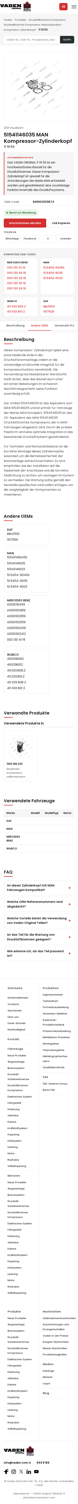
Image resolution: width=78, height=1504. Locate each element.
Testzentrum (50, 1001)
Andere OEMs (39, 325)
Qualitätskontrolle (54, 1067)
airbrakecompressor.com (39, 1497)
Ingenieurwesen (53, 994)
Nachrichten (52, 1311)
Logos (46, 1383)
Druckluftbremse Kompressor (47, 20)
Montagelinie (51, 1043)
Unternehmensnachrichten (59, 1318)
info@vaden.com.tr (17, 1463)
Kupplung (13, 1134)
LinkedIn (65, 238)
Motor (11, 1153)
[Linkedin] (29, 1471)
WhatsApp (12, 238)
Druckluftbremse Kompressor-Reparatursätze (32, 24)
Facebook (30, 238)
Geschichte (15, 1010)
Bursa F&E (49, 1090)
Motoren (14, 1176)
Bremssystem (16, 1068)
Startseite (15, 988)
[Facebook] (6, 1471)
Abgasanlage (16, 1061)
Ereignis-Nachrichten (56, 1342)
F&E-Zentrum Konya (55, 1083)
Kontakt (13, 1039)
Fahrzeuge (15, 1049)
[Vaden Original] (15, 7)
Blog (46, 1393)
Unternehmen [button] (18, 998)
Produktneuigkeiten (55, 1354)
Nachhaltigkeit (16, 1029)
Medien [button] (48, 1364)
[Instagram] (13, 1471)
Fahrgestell (14, 1103)
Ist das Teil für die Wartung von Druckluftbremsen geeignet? (31, 937)
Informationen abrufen (25, 223)
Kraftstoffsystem (17, 1128)
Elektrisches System (20, 1096)
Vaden (8, 20)
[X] (21, 1472)
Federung (14, 1109)
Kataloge (48, 1371)
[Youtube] (36, 1471)
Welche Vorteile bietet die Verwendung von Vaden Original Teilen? (37, 920)
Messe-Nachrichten (55, 1348)
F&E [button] (45, 1077)
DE (63, 6)
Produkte (20, 20)
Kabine (12, 1122)
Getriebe (13, 1115)
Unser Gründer (17, 1023)
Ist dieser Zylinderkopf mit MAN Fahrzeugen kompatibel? (30, 887)
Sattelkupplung (17, 1166)
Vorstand (13, 1004)
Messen (47, 1377)
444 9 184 (42, 1463)
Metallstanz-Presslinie (56, 1037)
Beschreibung (15, 325)
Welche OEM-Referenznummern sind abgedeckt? (35, 904)
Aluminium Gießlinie (55, 1013)
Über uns (13, 1017)
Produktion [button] (51, 988)
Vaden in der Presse (55, 1335)
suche (67, 39)
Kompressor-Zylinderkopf (20, 30)
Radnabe (13, 1160)
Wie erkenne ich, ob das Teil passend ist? (35, 953)
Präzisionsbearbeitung (57, 1031)
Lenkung (13, 1147)
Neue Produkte (17, 1055)
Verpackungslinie (53, 1050)
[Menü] (74, 7)
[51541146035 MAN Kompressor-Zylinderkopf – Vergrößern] (39, 86)
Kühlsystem (15, 1141)
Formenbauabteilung (56, 1007)
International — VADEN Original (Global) (37, 1493)
